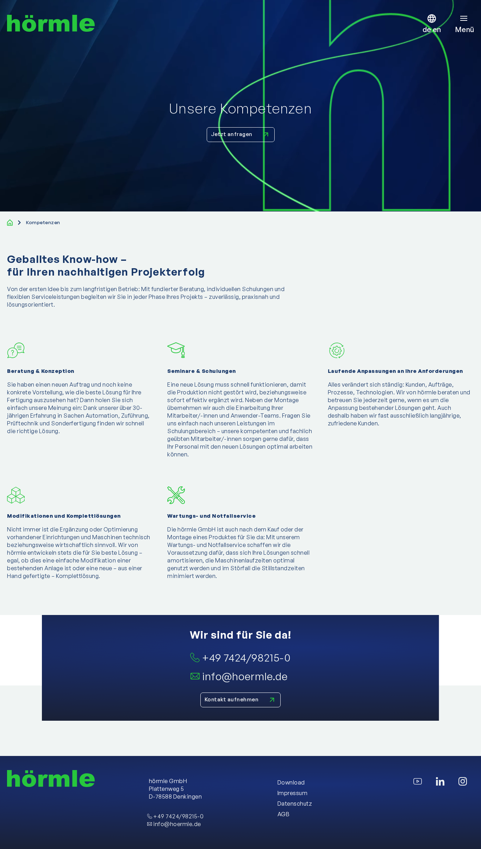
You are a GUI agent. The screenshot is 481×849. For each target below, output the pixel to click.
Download (291, 782)
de (428, 29)
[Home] (10, 222)
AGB (283, 814)
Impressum (292, 792)
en (437, 29)
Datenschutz (294, 803)
